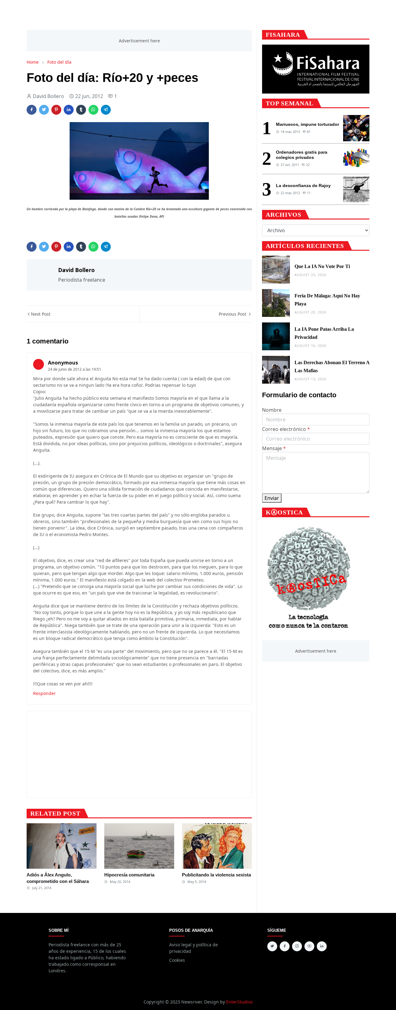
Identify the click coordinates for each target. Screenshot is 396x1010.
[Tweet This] (44, 110)
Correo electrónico (286, 429)
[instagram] (297, 946)
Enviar (272, 498)
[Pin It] (56, 110)
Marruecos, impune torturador (307, 124)
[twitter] (272, 946)
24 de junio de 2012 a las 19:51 (74, 369)
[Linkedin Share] (69, 110)
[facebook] (285, 946)
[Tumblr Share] (81, 110)
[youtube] (309, 946)
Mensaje (274, 448)
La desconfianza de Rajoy (303, 185)
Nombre (272, 410)
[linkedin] (322, 946)
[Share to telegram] (106, 110)
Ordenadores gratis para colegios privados (301, 155)
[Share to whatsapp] (93, 110)
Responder (44, 693)
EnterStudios (239, 1002)
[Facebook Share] (32, 110)
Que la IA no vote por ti (322, 266)
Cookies (177, 960)
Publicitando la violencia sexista (216, 874)
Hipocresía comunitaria (129, 874)
